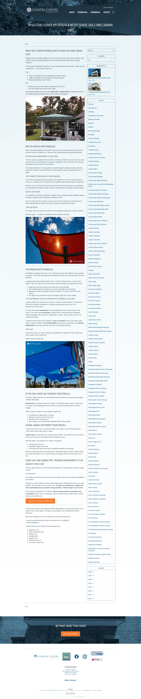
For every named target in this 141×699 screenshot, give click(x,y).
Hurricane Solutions (94, 308)
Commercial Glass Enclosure (97, 180)
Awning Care (92, 108)
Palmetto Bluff (92, 354)
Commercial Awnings (95, 173)
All (89, 60)
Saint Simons (92, 430)
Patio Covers (92, 358)
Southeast (91, 476)
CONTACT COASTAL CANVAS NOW (40, 501)
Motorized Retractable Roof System (100, 331)
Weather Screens (94, 558)
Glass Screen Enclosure (96, 278)
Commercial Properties (95, 201)
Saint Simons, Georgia (70, 674)
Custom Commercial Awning (97, 243)
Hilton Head (92, 281)
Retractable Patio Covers (96, 407)
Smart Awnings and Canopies (98, 468)
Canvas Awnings (93, 138)
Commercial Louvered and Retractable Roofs (101, 185)
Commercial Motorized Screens (98, 194)
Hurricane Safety (93, 293)
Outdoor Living (93, 335)
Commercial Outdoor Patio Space (99, 198)
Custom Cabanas (94, 236)
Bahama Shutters (94, 119)
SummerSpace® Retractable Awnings (100, 529)
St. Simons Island (94, 510)
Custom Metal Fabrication (96, 251)
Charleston (91, 146)
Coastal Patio (92, 169)
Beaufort (91, 123)
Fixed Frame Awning (95, 266)
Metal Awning (92, 323)
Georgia (91, 270)
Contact (106, 12)
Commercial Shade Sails (96, 213)
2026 (90, 572)
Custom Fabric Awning (95, 247)
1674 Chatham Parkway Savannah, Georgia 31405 (53, 690)
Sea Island (91, 445)
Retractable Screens (95, 423)
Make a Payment (108, 7)
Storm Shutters (93, 503)
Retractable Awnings (95, 403)
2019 (90, 595)
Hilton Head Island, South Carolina (70, 671)
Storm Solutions (93, 506)
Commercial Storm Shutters (97, 224)
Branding (91, 134)
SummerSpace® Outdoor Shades (99, 525)
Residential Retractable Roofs (98, 381)
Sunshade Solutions (94, 537)
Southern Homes (93, 480)
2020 (90, 591)
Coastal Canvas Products (96, 157)
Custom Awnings (93, 232)
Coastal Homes (93, 165)
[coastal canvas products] (42, 11)
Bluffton (90, 127)
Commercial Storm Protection (98, 220)
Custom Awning (93, 228)
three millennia (49, 164)
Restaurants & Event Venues (97, 400)
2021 (90, 587)
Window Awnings (94, 562)
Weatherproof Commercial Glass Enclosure (99, 549)
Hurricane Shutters (94, 304)
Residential (82, 12)
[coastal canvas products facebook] (77, 657)
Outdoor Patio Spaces (95, 339)
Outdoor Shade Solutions (96, 342)
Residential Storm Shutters (97, 392)
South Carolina (93, 472)
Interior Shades (93, 312)
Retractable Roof (93, 411)
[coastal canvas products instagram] (85, 657)
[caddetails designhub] (97, 659)
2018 (90, 599)
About (72, 12)
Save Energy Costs (94, 442)
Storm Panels (92, 487)
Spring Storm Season (95, 483)
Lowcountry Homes (94, 320)
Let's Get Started (70, 634)
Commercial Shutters (95, 217)
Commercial (95, 12)
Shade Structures (94, 464)
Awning (90, 104)
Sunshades (92, 533)
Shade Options (93, 453)
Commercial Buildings (95, 176)
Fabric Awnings (93, 262)
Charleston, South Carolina (70, 672)
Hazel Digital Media (80, 696)
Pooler (90, 362)
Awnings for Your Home (96, 115)
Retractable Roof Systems (96, 419)
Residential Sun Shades (96, 396)
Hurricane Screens (94, 297)
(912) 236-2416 (78, 690)
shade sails (58, 60)
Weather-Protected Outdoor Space (99, 554)
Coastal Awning (93, 150)
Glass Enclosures (94, 274)
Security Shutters (94, 449)
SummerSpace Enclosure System (99, 522)
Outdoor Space (93, 346)
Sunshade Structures (95, 541)
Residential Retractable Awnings (99, 377)
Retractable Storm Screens (97, 426)
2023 (90, 583)
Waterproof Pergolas (95, 544)
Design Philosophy (94, 259)
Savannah (91, 438)
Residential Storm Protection (97, 388)
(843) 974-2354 (70, 694)
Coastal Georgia (93, 161)
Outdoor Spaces (93, 350)
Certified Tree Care (94, 142)
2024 (90, 579)
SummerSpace (93, 518)
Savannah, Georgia (70, 669)
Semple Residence (33, 522)
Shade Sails (92, 457)
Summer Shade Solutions (96, 514)
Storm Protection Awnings (96, 495)
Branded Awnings (94, 131)
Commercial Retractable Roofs (98, 209)
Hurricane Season (94, 300)
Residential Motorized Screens (98, 373)
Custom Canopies (94, 239)
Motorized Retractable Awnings (98, 327)
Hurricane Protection (95, 289)
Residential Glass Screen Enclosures (100, 369)
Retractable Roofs (94, 415)
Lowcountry (92, 316)
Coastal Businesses (94, 154)
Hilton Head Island (94, 285)
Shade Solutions (93, 461)
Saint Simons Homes (95, 434)
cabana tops (70, 60)
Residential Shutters (95, 384)
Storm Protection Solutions (97, 499)
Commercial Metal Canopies (97, 190)
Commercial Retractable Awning (98, 205)
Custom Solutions (94, 255)
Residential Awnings (95, 365)
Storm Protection (93, 491)
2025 (90, 576)
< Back (26, 44)
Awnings (91, 112)
